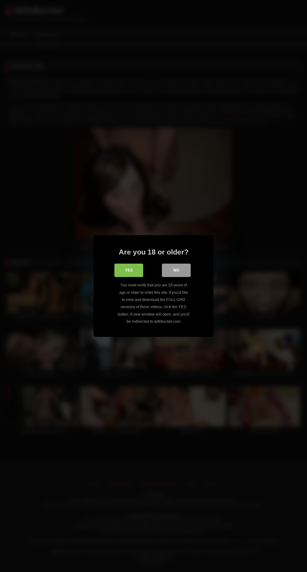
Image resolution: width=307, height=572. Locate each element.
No (176, 270)
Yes (129, 270)
